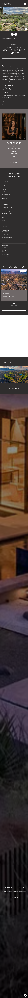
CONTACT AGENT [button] (14, 162)
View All (14, 308)
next (15, 34)
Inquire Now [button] (14, 60)
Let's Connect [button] (14, 897)
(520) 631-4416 (14, 153)
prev (12, 34)
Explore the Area (14, 388)
